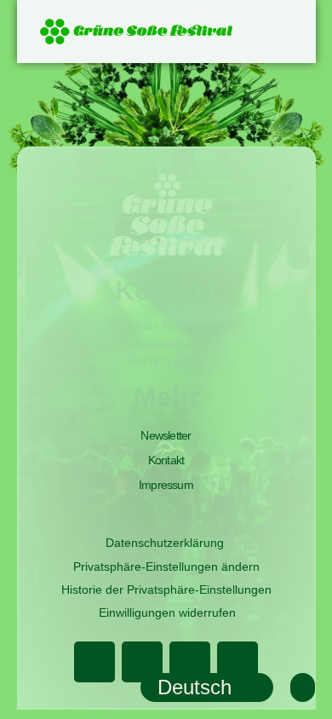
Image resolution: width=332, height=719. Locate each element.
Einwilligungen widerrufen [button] (167, 612)
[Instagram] (189, 661)
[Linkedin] (142, 661)
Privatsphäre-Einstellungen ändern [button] (166, 566)
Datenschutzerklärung (165, 542)
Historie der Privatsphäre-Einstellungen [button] (166, 589)
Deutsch (194, 687)
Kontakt (166, 460)
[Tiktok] (237, 661)
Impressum (166, 485)
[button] (282, 29)
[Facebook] (94, 661)
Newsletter (165, 435)
